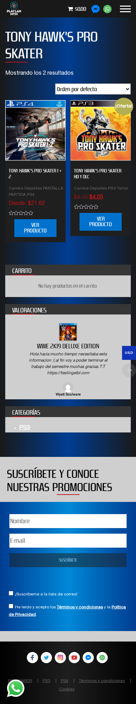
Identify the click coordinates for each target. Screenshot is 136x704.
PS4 (64, 681)
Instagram (60, 657)
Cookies (67, 689)
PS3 (24, 428)
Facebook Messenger (88, 657)
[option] (68, 360)
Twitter (46, 657)
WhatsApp (102, 657)
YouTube (74, 657)
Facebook (32, 657)
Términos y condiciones (80, 607)
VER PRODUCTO (35, 228)
